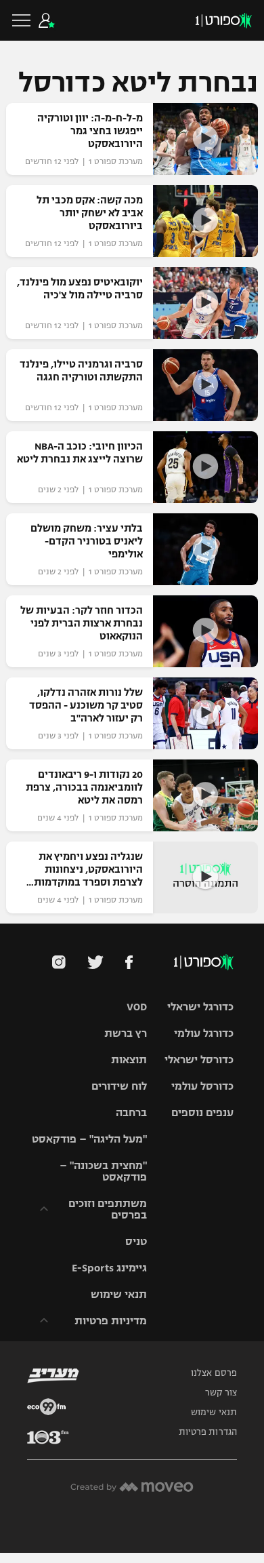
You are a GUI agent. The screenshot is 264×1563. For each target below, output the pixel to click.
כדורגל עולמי (204, 1033)
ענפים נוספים (202, 1112)
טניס (136, 1241)
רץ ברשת (125, 1033)
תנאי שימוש (119, 1294)
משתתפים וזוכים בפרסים (107, 1209)
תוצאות (129, 1059)
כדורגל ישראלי (200, 1006)
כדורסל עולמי (202, 1086)
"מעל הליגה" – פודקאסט (89, 1139)
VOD (137, 1006)
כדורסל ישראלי (199, 1059)
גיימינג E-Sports (109, 1267)
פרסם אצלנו (214, 1373)
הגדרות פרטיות (208, 1432)
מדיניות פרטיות (110, 1320)
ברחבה (131, 1112)
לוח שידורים (119, 1086)
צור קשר (221, 1393)
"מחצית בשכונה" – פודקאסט (103, 1171)
